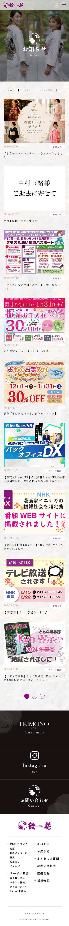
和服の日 (15, 862)
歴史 (12, 857)
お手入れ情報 (17, 882)
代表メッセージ (18, 853)
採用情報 (43, 880)
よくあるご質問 (48, 858)
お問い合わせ (46, 865)
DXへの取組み (18, 891)
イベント (43, 843)
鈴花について (19, 843)
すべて (11, 90)
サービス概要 (19, 873)
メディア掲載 (45, 90)
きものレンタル (18, 887)
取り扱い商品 (17, 878)
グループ (15, 866)
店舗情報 (43, 873)
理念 (12, 849)
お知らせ (26, 90)
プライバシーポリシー (34, 913)
